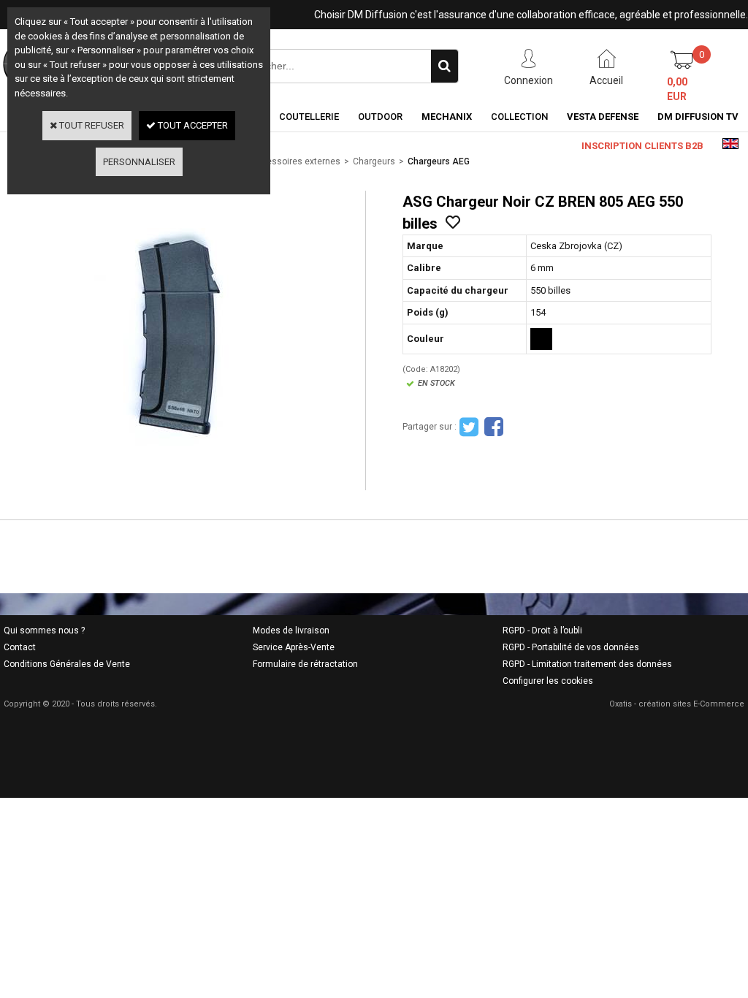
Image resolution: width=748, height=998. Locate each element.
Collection (519, 116)
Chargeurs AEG (439, 161)
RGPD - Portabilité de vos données (571, 647)
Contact (20, 647)
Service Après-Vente (294, 647)
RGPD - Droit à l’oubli (542, 630)
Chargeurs (374, 161)
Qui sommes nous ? (44, 630)
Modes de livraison (291, 630)
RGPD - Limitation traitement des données (587, 664)
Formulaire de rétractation (305, 664)
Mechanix (446, 116)
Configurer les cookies (548, 681)
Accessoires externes (295, 161)
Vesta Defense (602, 116)
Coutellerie (309, 116)
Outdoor (380, 116)
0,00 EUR (677, 89)
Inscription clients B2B (642, 145)
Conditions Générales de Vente (67, 664)
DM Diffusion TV (698, 116)
